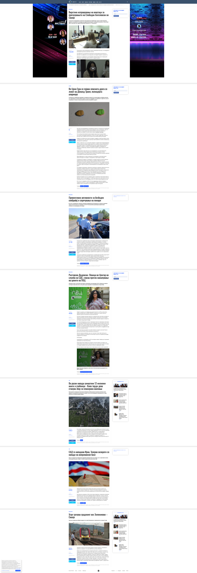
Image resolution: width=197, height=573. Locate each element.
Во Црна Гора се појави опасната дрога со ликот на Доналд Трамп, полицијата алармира (88, 91)
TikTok (127, 570)
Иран (82, 503)
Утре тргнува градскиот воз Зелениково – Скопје (88, 516)
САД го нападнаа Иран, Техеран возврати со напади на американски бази (89, 453)
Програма (90, 2)
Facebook (113, 570)
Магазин (86, 2)
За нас (76, 570)
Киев (82, 440)
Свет (69, 380)
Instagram (119, 570)
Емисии (94, 2)
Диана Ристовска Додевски (86, 371)
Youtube (123, 570)
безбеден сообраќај (85, 263)
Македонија (70, 9)
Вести (80, 2)
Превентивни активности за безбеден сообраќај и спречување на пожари (86, 199)
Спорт (83, 2)
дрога (97, 138)
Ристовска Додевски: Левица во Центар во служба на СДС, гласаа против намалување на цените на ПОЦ (89, 277)
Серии (97, 2)
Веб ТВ (100, 2)
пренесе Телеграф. (99, 132)
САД (84, 503)
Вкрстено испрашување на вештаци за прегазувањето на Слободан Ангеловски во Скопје (89, 14)
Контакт (79, 570)
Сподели (72, 61)
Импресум (84, 570)
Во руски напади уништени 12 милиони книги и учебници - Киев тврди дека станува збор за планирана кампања (87, 386)
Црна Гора (96, 181)
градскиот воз (83, 563)
